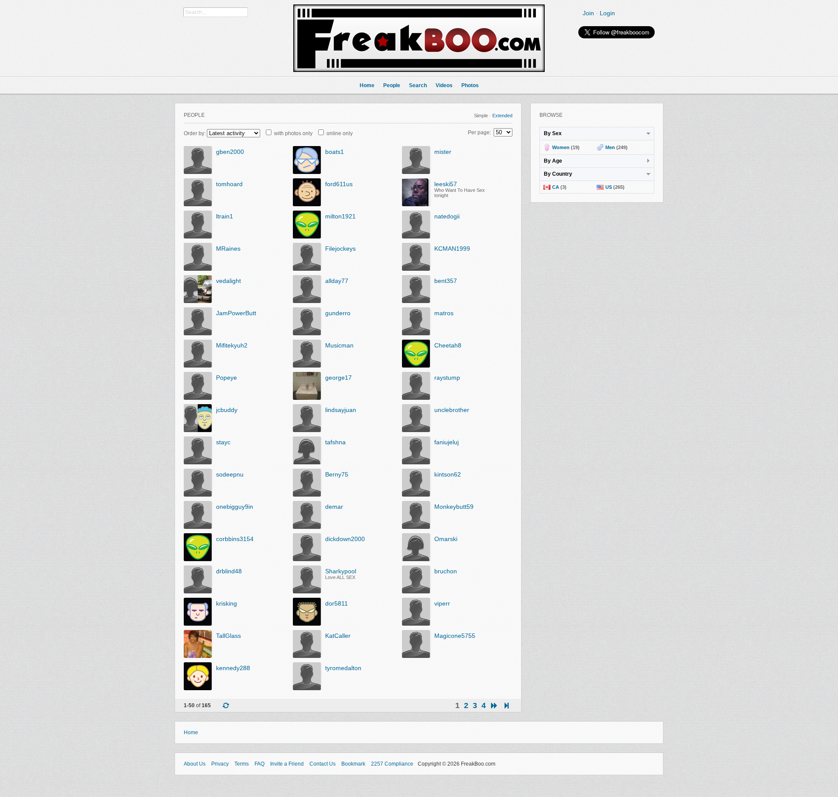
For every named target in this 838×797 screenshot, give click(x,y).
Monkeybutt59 (454, 506)
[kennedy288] (198, 688)
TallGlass (228, 635)
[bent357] (416, 301)
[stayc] (198, 463)
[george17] (307, 398)
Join (588, 13)
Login (607, 13)
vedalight (228, 280)
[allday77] (307, 301)
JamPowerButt (236, 313)
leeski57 (445, 184)
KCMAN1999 (452, 248)
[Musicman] (307, 366)
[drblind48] (198, 592)
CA (555, 187)
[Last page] (506, 706)
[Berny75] (307, 495)
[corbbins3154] (198, 559)
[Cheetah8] (416, 366)
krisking (226, 603)
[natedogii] (416, 237)
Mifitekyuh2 (231, 345)
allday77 (336, 280)
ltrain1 (224, 216)
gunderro (337, 313)
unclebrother (451, 409)
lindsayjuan (340, 409)
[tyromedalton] (307, 688)
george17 (338, 377)
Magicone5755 (454, 635)
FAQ (259, 764)
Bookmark (353, 764)
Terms (241, 764)
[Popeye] (198, 398)
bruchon (445, 571)
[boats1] (307, 172)
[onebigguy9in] (198, 527)
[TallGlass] (198, 656)
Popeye (226, 377)
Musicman (339, 345)
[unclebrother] (416, 430)
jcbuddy (226, 409)
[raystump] (416, 398)
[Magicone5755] (416, 656)
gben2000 (230, 151)
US (608, 187)
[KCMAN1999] (416, 269)
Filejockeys (340, 248)
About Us (195, 764)
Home (191, 732)
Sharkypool (340, 571)
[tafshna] (307, 463)
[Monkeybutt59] (416, 527)
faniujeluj (446, 442)
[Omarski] (416, 559)
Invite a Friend (287, 764)
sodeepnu (230, 474)
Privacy (220, 764)
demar (334, 506)
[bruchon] (416, 592)
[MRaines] (198, 269)
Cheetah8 (447, 345)
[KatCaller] (307, 656)
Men (610, 147)
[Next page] (494, 706)
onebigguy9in (234, 506)
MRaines (228, 248)
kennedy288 (233, 667)
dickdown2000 (345, 538)
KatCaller (337, 635)
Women (561, 147)
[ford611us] (307, 204)
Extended (502, 115)
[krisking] (198, 624)
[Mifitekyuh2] (198, 366)
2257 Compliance (392, 764)
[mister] (416, 172)
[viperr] (416, 624)
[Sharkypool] (307, 592)
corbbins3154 (235, 538)
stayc (223, 442)
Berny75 (336, 474)
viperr (442, 603)
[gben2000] (198, 172)
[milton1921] (307, 237)
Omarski (445, 538)
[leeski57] (416, 204)
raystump (447, 377)
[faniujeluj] (416, 463)
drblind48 (229, 571)
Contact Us (322, 764)
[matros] (416, 333)
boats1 (334, 151)
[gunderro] (307, 333)
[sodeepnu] (198, 495)
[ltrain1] (198, 237)
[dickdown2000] (307, 559)
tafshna (335, 442)
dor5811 (336, 603)
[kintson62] (416, 495)
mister (442, 151)
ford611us (339, 184)
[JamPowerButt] (198, 333)
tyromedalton (343, 667)
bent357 (445, 280)
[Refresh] (226, 706)
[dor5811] (307, 624)
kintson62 (447, 474)
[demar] (307, 527)
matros (443, 313)
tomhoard (229, 184)
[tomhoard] (198, 204)
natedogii (447, 216)
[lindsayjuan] (307, 430)
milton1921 (340, 216)
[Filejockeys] (307, 269)
